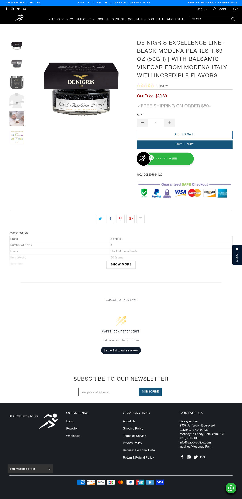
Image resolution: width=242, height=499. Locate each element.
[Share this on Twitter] (100, 219)
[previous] (36, 89)
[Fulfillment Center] (19, 18)
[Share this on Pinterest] (120, 219)
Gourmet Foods (141, 19)
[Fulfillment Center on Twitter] (18, 9)
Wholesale (175, 19)
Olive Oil (118, 19)
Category (84, 19)
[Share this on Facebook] (110, 219)
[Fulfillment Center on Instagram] (12, 9)
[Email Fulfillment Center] (24, 9)
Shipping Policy (133, 428)
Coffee (103, 19)
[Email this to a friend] (141, 219)
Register (72, 428)
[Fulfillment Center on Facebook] (6, 9)
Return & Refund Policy (138, 458)
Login (70, 421)
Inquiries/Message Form (196, 447)
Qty (140, 115)
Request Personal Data (139, 450)
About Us (129, 421)
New (70, 19)
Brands (54, 19)
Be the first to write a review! (121, 350)
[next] (127, 89)
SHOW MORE (121, 264)
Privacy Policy (132, 443)
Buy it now (185, 144)
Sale (160, 19)
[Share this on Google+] (130, 219)
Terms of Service (134, 436)
